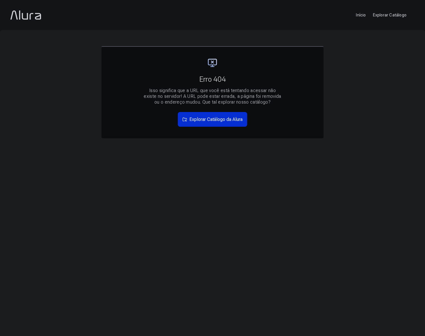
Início (361, 15)
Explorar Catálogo (389, 15)
